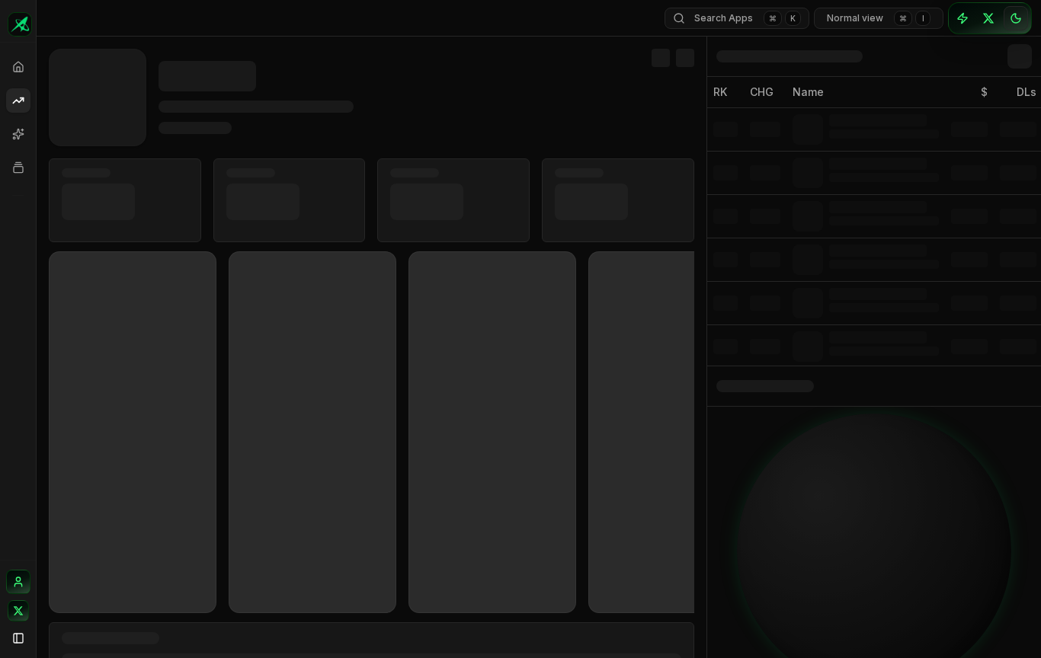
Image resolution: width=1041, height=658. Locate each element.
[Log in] (18, 582)
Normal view (875, 18)
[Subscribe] (962, 18)
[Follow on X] (18, 610)
